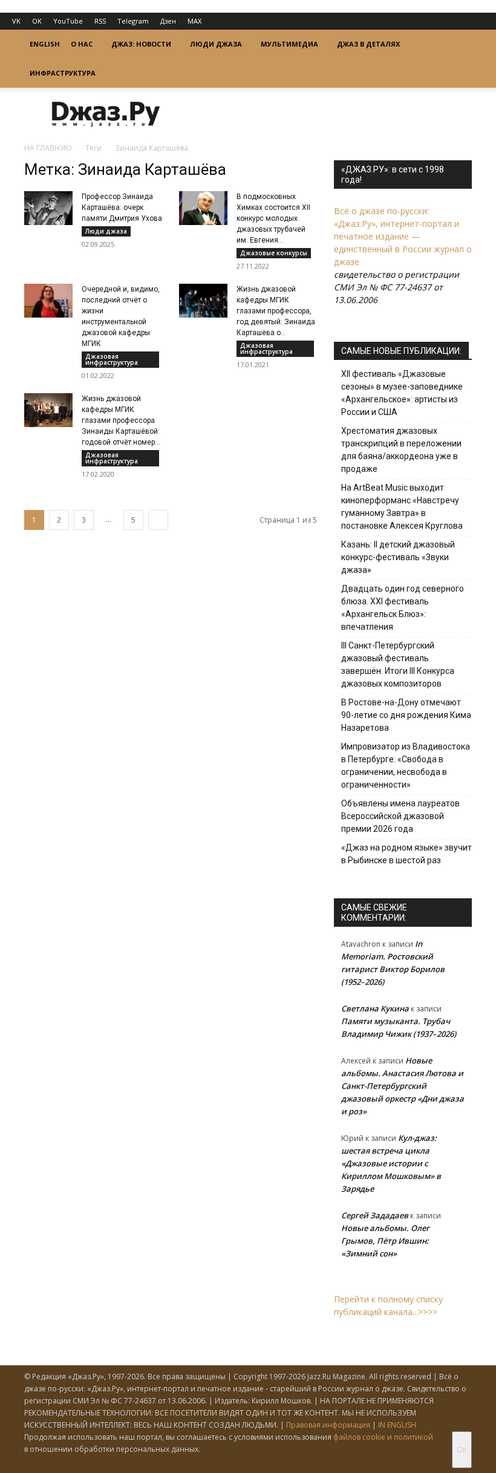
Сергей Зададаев (374, 1215)
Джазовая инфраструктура (111, 359)
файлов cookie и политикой (383, 1437)
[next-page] (158, 520)
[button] (457, 44)
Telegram (133, 20)
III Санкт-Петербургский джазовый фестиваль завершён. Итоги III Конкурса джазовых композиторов (397, 664)
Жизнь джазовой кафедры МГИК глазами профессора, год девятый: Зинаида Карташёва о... (276, 311)
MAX (194, 20)
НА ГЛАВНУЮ (48, 148)
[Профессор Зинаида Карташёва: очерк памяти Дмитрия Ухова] (48, 208)
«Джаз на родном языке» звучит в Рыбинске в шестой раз (406, 854)
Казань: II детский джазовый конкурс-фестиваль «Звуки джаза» (398, 557)
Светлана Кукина (375, 1008)
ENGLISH (45, 43)
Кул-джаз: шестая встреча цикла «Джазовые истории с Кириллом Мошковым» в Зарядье (391, 1163)
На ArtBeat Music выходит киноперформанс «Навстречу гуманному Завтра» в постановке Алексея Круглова (402, 507)
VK (16, 20)
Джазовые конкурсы (273, 253)
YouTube (68, 20)
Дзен (168, 20)
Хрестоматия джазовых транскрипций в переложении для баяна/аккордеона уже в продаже (401, 450)
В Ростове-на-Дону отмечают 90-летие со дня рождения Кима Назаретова (406, 715)
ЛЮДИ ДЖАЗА (216, 43)
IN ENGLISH (397, 1425)
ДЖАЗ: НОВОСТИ (141, 43)
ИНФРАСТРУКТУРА (63, 72)
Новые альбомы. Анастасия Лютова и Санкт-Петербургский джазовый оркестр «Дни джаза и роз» (402, 1086)
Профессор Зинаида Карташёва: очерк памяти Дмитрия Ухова (122, 207)
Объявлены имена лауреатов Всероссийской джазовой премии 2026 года (400, 816)
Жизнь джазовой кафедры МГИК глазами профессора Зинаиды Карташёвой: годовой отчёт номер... (121, 420)
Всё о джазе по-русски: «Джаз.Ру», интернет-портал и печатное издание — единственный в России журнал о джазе (403, 236)
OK (37, 20)
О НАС (82, 43)
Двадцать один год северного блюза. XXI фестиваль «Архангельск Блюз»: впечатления (402, 608)
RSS (100, 20)
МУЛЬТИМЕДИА (289, 43)
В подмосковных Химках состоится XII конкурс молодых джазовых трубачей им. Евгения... (273, 218)
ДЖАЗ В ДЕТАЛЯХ (368, 43)
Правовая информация (328, 1425)
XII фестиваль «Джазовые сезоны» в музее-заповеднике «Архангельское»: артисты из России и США (402, 393)
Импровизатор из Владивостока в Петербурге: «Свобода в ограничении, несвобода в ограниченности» (405, 765)
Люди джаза (106, 231)
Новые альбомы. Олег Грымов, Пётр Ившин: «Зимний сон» (385, 1241)
